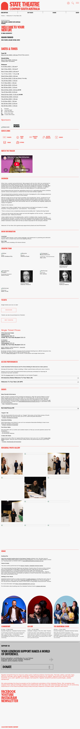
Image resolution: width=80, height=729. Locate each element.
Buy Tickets (30, 12)
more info (22, 347)
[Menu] (76, 3)
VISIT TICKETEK (9, 320)
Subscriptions (4, 12)
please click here (41, 586)
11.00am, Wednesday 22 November (11, 441)
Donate (54, 12)
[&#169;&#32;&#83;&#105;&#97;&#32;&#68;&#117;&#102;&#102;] (58, 463)
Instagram (9, 697)
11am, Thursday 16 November (10, 403)
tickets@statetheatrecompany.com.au (29, 401)
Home (3, 15)
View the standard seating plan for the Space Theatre (16, 558)
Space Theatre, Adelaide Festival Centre (32, 565)
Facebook (8, 691)
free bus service (25, 580)
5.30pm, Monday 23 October (10, 417)
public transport (31, 579)
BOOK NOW (9, 310)
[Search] (72, 3)
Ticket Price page (11, 353)
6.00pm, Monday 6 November (10, 425)
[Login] (67, 3)
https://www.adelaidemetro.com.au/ (25, 583)
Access (8, 375)
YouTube (7, 694)
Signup (77, 12)
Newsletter (9, 700)
